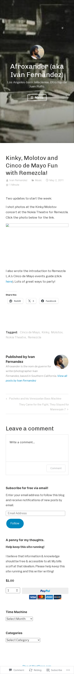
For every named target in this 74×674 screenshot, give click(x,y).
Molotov (57, 332)
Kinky (45, 332)
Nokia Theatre (16, 337)
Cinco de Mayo (30, 332)
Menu (38, 97)
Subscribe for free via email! (27, 488)
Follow (14, 523)
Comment (56, 468)
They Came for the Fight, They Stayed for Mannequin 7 (37, 407)
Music (38, 180)
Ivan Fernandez (18, 180)
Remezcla (34, 337)
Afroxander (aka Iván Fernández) (37, 70)
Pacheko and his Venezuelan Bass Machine (33, 399)
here (9, 281)
